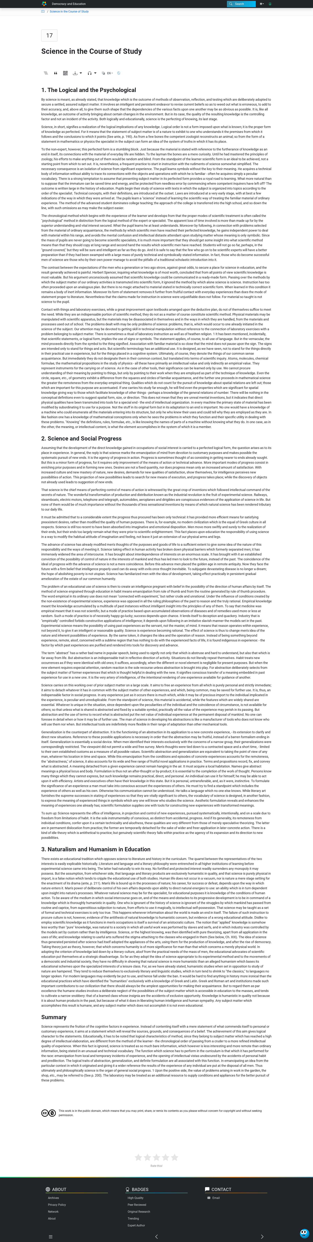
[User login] (270, 4)
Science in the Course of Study (69, 11)
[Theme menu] (261, 4)
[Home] (44, 4)
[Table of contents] (43, 11)
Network (53, 1211)
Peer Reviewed (137, 1205)
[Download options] (77, 73)
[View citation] (55, 73)
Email (216, 1198)
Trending (133, 1218)
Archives (53, 1198)
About (52, 1218)
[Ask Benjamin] (304, 1233)
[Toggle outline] (45, 73)
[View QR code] (65, 73)
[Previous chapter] (156, 1237)
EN (109, 73)
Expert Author (136, 1225)
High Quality (135, 1198)
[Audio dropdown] (92, 73)
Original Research (139, 1211)
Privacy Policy (57, 1205)
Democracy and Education (69, 4)
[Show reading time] (119, 73)
